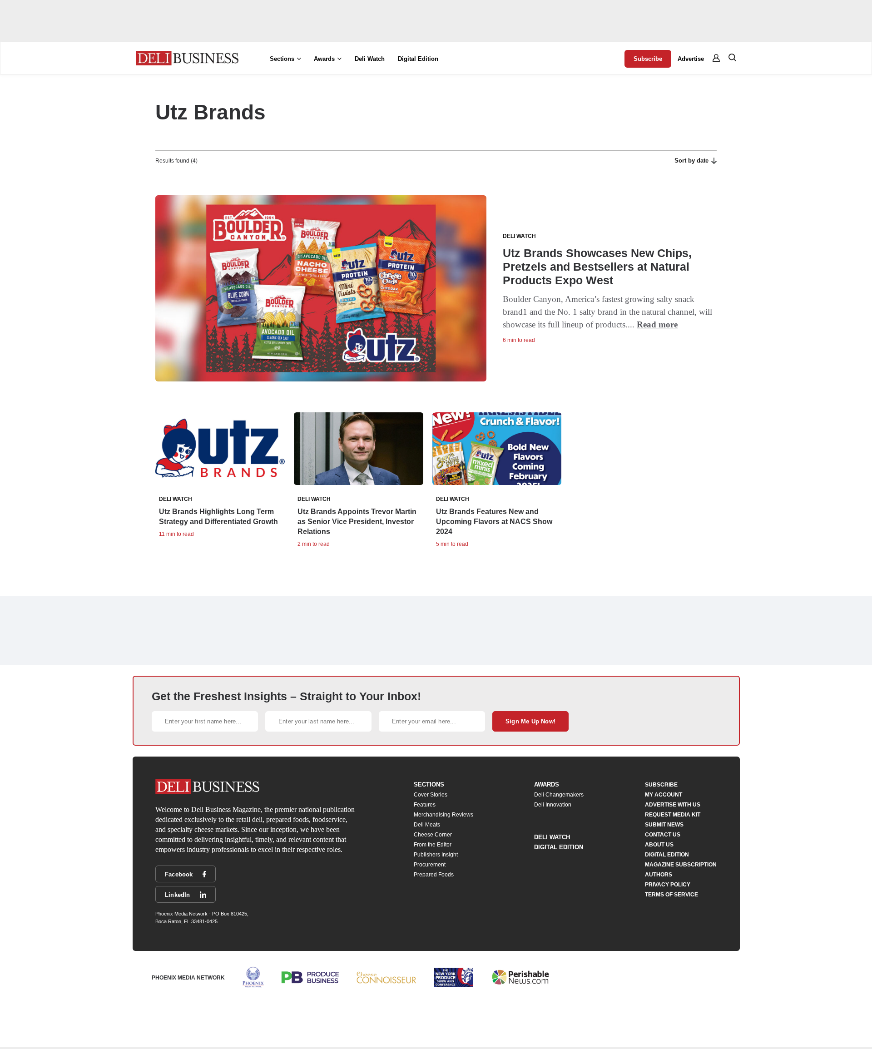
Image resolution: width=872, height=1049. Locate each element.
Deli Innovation (552, 805)
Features (425, 805)
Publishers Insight (436, 854)
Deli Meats (427, 824)
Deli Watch (370, 58)
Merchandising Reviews (443, 814)
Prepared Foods (434, 874)
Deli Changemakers (559, 795)
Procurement (430, 864)
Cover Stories (430, 795)
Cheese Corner (433, 834)
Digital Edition (418, 58)
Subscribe (648, 58)
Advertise (691, 58)
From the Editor (432, 844)
